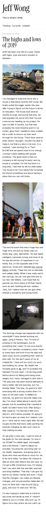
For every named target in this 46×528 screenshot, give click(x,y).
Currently (16, 26)
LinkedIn (26, 26)
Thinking (6, 26)
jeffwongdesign (23, 522)
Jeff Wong (15, 8)
